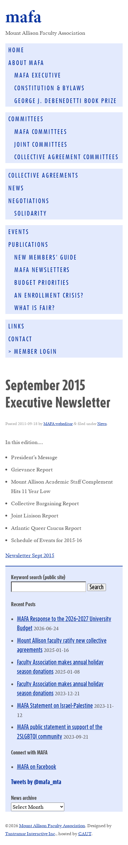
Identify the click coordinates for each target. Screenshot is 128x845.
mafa (23, 16)
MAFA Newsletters (42, 270)
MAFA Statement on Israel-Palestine (55, 706)
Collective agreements (43, 176)
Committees (26, 119)
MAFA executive (37, 75)
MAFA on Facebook (36, 767)
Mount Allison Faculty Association (52, 825)
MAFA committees (40, 132)
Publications (28, 245)
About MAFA (26, 63)
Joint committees (41, 145)
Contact (20, 339)
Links (16, 326)
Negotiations (28, 201)
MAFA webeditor (58, 423)
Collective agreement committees (66, 157)
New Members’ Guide (45, 257)
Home (16, 50)
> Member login (32, 352)
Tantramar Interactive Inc (30, 833)
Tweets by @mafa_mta (36, 782)
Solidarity (30, 214)
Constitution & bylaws (49, 88)
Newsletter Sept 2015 (29, 555)
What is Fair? (34, 308)
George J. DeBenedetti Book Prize (65, 101)
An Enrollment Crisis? (49, 295)
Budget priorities (41, 283)
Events (18, 232)
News (16, 188)
